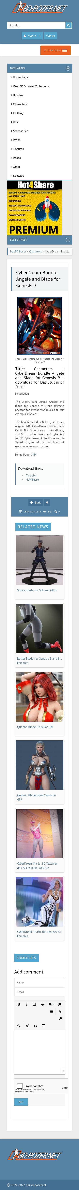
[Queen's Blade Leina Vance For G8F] (39, 789)
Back (37, 502)
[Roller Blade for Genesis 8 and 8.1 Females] (39, 652)
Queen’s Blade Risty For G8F (35, 727)
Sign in (32, 36)
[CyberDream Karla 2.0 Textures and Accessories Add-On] (39, 857)
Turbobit (31, 475)
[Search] (68, 25)
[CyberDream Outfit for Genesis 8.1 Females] (39, 925)
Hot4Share (32, 479)
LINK (33, 454)
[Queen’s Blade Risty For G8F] (39, 720)
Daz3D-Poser (18, 251)
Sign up (50, 36)
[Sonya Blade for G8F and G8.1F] (39, 584)
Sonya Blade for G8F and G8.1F (37, 590)
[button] (18, 1004)
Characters (35, 251)
